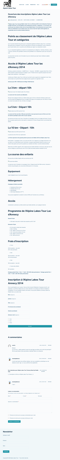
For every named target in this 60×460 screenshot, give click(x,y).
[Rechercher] (49, 4)
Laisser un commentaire (14, 421)
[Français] (42, 4)
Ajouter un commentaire (13, 401)
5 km (10, 320)
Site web (40, 396)
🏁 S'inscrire (54, 4)
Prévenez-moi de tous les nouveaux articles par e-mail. (21, 418)
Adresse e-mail (13, 314)
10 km (10, 322)
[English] (44, 4)
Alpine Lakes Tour (9, 8)
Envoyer (30, 326)
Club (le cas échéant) (12, 310)
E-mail (24, 396)
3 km (10, 319)
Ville (11, 302)
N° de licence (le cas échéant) (14, 306)
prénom (12, 298)
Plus (38, 4)
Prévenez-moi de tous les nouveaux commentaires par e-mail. (23, 415)
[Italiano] (45, 4)
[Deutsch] (47, 4)
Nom (11, 294)
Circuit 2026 (21, 4)
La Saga (27, 4)
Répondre (49, 345)
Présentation (33, 4)
